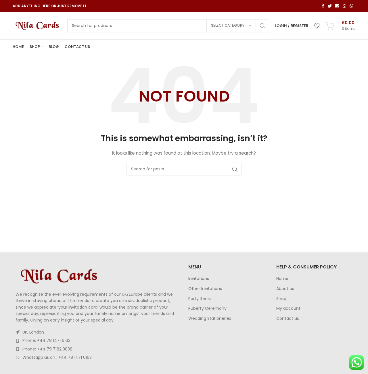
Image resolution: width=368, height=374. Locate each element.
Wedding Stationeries (209, 318)
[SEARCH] (262, 25)
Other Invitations (205, 288)
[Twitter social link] (330, 6)
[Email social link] (337, 6)
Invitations (198, 278)
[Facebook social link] (323, 6)
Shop (281, 298)
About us (285, 288)
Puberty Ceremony (207, 308)
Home (282, 278)
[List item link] (96, 340)
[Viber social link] (351, 6)
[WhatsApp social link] (344, 6)
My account (288, 308)
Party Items (199, 298)
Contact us (287, 318)
